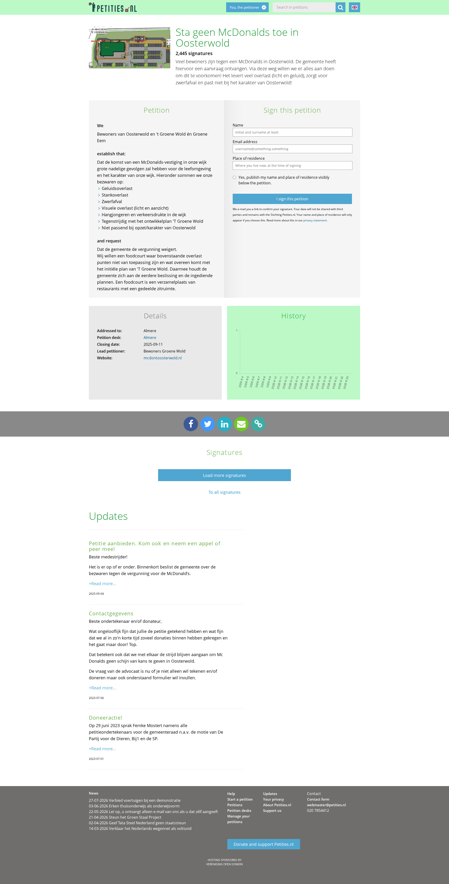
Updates (270, 793)
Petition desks (239, 810)
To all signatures (225, 492)
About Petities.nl (277, 804)
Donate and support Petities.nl (264, 844)
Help (231, 793)
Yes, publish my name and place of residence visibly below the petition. (284, 180)
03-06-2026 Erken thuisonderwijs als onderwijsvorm (134, 806)
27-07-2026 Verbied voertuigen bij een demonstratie (135, 800)
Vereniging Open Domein (224, 864)
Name (238, 125)
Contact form (318, 799)
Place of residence (249, 158)
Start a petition (240, 799)
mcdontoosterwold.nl (163, 357)
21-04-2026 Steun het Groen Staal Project (125, 817)
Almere (150, 337)
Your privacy (273, 799)
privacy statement (315, 220)
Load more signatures (224, 475)
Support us (272, 810)
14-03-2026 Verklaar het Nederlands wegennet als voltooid (140, 828)
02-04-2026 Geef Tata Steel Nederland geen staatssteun (137, 822)
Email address (245, 141)
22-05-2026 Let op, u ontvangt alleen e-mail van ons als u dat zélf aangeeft (153, 811)
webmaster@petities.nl (326, 804)
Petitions (234, 804)
